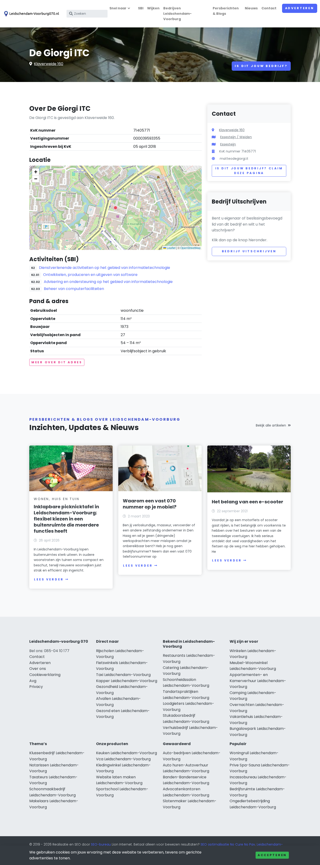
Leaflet (170, 248)
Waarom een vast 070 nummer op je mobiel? (149, 503)
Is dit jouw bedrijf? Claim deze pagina (249, 170)
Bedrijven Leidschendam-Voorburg (177, 13)
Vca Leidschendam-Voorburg (123, 759)
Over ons (37, 668)
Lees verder (48, 579)
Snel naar (118, 8)
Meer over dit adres (56, 362)
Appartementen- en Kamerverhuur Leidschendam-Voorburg (258, 680)
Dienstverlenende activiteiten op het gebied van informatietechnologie (104, 267)
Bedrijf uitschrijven (249, 251)
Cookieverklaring (44, 674)
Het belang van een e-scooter (247, 501)
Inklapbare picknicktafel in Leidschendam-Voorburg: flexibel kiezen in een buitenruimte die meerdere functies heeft (66, 518)
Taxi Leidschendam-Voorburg (123, 674)
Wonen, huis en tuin (56, 499)
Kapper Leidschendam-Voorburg (126, 680)
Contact (268, 8)
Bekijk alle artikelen (271, 425)
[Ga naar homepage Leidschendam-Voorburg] (31, 14)
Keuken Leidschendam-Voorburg (126, 753)
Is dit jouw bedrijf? (261, 66)
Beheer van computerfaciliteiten (74, 288)
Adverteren (299, 8)
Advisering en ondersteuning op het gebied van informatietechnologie (108, 281)
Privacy (36, 686)
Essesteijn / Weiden (236, 137)
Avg (32, 680)
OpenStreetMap (190, 248)
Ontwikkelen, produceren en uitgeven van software (90, 274)
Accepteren (272, 855)
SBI (140, 8)
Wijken (153, 8)
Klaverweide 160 (48, 64)
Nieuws (251, 8)
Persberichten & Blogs (226, 11)
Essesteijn (228, 144)
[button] (115, 208)
